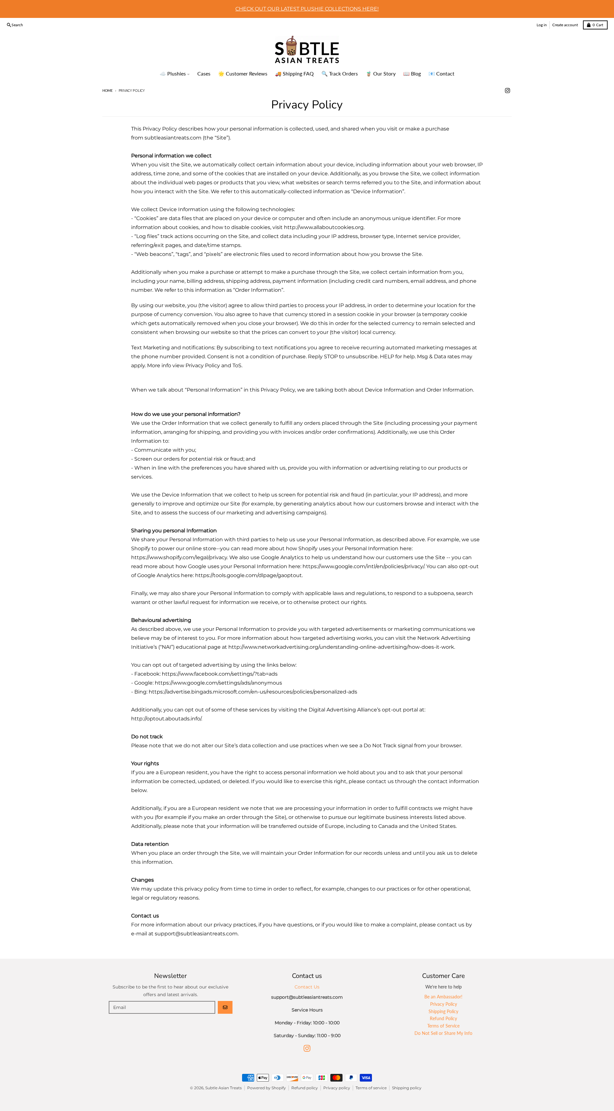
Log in (542, 24)
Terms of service (371, 1087)
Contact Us (307, 987)
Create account (565, 24)
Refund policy (304, 1087)
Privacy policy (336, 1087)
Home (107, 90)
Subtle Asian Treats (223, 1087)
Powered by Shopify (266, 1087)
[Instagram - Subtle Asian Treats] (507, 90)
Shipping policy (406, 1087)
